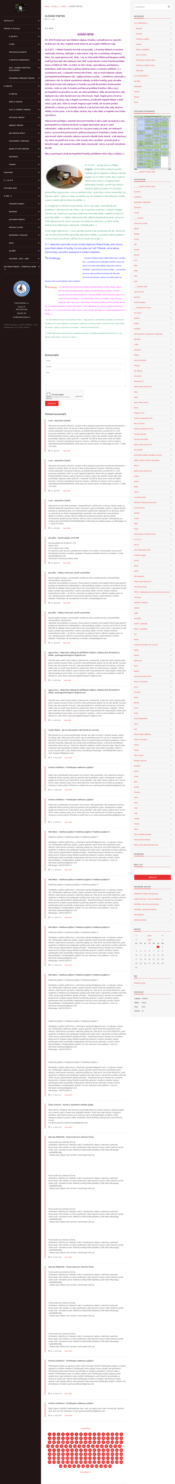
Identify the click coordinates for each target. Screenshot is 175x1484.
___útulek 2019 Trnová (142, 307)
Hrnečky (137, 81)
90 (63, 1454)
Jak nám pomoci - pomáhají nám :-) (20, 267)
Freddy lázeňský (140, 434)
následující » (85, 1472)
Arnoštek (137, 618)
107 (63, 1458)
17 (121, 1434)
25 (81, 1438)
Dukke (136, 323)
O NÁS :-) (8, 196)
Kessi (136, 803)
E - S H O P (8, 180)
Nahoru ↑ (27, 327)
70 (50, 1450)
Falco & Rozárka (140, 360)
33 (117, 1438)
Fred (135, 808)
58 (75, 1446)
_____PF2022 (138, 218)
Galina (136, 750)
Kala (135, 281)
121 (49, 1462)
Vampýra (137, 350)
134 (107, 1462)
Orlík (136, 271)
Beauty (136, 671)
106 (58, 1458)
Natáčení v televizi (18, 235)
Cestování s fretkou (19, 141)
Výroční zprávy (16, 204)
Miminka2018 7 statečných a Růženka (148, 334)
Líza (135, 729)
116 (103, 1458)
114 (94, 1458)
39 (67, 1442)
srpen (149, 935)
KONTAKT (13, 211)
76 (76, 1450)
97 (94, 1454)
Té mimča (137, 313)
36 (54, 1442)
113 (89, 1458)
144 (87, 1466)
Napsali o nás (16, 227)
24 (76, 1438)
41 (76, 1442)
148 (105, 1466)
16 (117, 1434)
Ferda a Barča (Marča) (142, 839)
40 (72, 1442)
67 (115, 1446)
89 (59, 1454)
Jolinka (136, 655)
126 (72, 1462)
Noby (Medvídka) (140, 718)
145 (92, 1466)
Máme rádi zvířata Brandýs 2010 (146, 845)
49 (112, 1442)
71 (54, 1450)
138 (60, 1466)
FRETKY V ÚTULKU (12, 28)
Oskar (136, 529)
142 (78, 1466)
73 (63, 1450)
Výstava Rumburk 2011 (143, 676)
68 (120, 1446)
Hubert (137, 818)
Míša (136, 523)
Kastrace (13, 156)
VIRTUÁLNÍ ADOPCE (18, 52)
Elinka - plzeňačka (140, 629)
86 (121, 1450)
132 (98, 1462)
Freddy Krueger (140, 555)
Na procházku (141, 55)
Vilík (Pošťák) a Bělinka (142, 734)
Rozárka (137, 766)
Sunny (136, 560)
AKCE (11, 243)
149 (110, 1466)
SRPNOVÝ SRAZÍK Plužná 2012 (145, 502)
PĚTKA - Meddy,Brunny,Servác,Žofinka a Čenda (151, 592)
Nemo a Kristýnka (141, 681)
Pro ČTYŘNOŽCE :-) (141, 23)
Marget (137, 234)
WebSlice (28, 325)
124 (63, 1462)
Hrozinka (137, 597)
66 (111, 1446)
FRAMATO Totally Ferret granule (146, 894)
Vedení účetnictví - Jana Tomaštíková (148, 899)
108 (67, 1458)
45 (94, 1442)
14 (108, 1434)
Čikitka (136, 355)
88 (54, 1454)
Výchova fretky (17, 117)
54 (57, 1446)
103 (121, 1454)
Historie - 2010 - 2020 (19, 258)
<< (136, 935)
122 (54, 1462)
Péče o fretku (16, 102)
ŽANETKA (137, 207)
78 (85, 1450)
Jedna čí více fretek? (19, 149)
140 (69, 1466)
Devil (136, 666)
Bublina (137, 318)
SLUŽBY (12, 251)
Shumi (136, 239)
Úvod (47, 6)
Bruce (136, 407)
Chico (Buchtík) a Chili (142, 550)
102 (116, 1454)
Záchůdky (139, 70)
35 (50, 1442)
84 (112, 1450)
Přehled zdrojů (139, 983)
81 (99, 1450)
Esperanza (138, 660)
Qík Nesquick (139, 576)
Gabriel (136, 513)
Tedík (136, 613)
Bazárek (139, 28)
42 (81, 1442)
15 (112, 1434)
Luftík (136, 344)
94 (81, 1454)
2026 (149, 940)
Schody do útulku (140, 223)
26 (85, 1438)
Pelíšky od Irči (139, 413)
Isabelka (137, 328)
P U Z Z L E (138, 539)
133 (103, 1462)
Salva (136, 829)
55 (61, 1446)
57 (70, 1446)
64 (102, 1446)
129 (85, 1462)
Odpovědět (66, 451)
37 (59, 1442)
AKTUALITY (9, 21)
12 (99, 1434)
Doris (136, 797)
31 (108, 1438)
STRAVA (12, 164)
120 (121, 1458)
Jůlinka (136, 702)
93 (76, 1454)
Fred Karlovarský (140, 587)
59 (79, 1446)
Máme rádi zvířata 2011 (143, 581)
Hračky (138, 44)
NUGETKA (137, 197)
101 (112, 1454)
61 (88, 1446)
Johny (136, 566)
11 (94, 1434)
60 (84, 1446)
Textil (136, 102)
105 (54, 1458)
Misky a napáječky (143, 49)
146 (96, 1466)
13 (103, 1434)
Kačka (136, 650)
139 (65, 1466)
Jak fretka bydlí (17, 133)
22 (67, 1438)
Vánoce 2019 (139, 292)
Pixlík (136, 713)
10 (90, 1434)
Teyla (136, 697)
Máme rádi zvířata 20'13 (143, 444)
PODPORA (8, 172)
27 (90, 1438)
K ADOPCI (13, 36)
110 (76, 1458)
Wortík (136, 255)
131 (94, 1462)
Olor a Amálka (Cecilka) (142, 834)
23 (72, 1438)
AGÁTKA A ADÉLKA (141, 602)
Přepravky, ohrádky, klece (145, 60)
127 (76, 1462)
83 (108, 1450)
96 (90, 1454)
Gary (136, 392)
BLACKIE (137, 192)
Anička (136, 787)
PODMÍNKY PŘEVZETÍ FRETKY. (22, 78)
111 (81, 1458)
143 (83, 1466)
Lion (135, 260)
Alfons (136, 465)
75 (72, 1450)
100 (107, 1454)
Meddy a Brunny (140, 760)
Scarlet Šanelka (139, 302)
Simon (136, 492)
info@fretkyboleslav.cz (21, 317)
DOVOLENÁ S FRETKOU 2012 (145, 534)
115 (98, 1458)
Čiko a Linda (138, 755)
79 (90, 1450)
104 (49, 1458)
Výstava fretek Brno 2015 (143, 429)
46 (99, 1442)
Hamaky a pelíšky (142, 39)
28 (94, 1438)
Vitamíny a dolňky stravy (145, 65)
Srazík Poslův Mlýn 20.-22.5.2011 (146, 645)
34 (121, 1438)
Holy (136, 813)
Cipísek (136, 608)
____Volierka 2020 (140, 286)
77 (81, 1450)
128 (81, 1462)
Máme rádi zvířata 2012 (143, 471)
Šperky (136, 97)
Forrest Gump (139, 508)
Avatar (136, 518)
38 (63, 1442)
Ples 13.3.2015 (139, 423)
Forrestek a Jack (140, 497)
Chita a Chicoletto (140, 739)
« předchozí (85, 1428)
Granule (139, 34)
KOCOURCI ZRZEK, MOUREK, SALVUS (148, 455)
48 (108, 1442)
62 (93, 1446)
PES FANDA (138, 450)
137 (121, 1462)
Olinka (136, 228)
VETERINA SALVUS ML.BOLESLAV (146, 904)
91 (67, 1454)
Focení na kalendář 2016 (143, 418)
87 (50, 1454)
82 (103, 1450)
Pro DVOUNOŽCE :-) (141, 76)
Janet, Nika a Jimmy (141, 402)
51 (121, 1442)
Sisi (135, 634)
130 (89, 1462)
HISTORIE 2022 (10, 188)
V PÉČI (12, 44)
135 (112, 1462)
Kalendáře (138, 86)
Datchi (136, 745)
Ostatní (137, 91)
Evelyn (136, 476)
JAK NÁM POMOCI (17, 219)
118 (112, 1458)
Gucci (136, 687)
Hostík (136, 213)
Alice (135, 276)
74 (67, 1450)
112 (85, 1458)
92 (72, 1454)
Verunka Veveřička (141, 439)
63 (97, 1446)
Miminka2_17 (139, 381)
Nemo (136, 639)
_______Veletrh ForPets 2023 (144, 172)
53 (53, 1446)
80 (94, 1450)
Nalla (136, 487)
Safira (136, 571)
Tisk (35, 325)
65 (106, 1446)
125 (67, 1462)
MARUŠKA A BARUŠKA (142, 202)
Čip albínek (138, 371)
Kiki (135, 244)
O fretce (13, 94)
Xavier (136, 771)
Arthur (136, 481)
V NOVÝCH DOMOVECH (19, 60)
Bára (135, 781)
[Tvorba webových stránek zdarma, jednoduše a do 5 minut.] (19, 325)
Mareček (137, 339)
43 (85, 1442)
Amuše (136, 249)
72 (59, 1450)
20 (59, 1438)
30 (103, 1438)
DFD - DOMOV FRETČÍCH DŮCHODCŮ (20, 69)
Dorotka (137, 692)
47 (103, 1442)
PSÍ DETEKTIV (139, 915)
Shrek (136, 776)
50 (117, 1442)
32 (112, 1438)
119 (116, 1458)
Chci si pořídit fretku (20, 109)
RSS (22, 325)
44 (90, 1442)
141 (74, 1466)
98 (99, 1454)
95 (85, 1454)
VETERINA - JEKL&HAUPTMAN (145, 909)
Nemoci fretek (16, 125)
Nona (136, 708)
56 (66, 1446)
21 (63, 1438)
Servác (136, 544)
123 (58, 1462)
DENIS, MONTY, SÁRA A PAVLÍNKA (146, 460)
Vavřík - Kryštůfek (140, 623)
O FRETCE (8, 86)
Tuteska (137, 792)
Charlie (136, 824)
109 (72, 1458)
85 (117, 1450)
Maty (136, 397)
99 (103, 1454)
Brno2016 (137, 376)
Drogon (137, 365)
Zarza (136, 724)
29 (99, 1438)
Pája (135, 265)
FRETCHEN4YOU (140, 920)
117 (107, 1458)
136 (116, 1462)
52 (48, 1446)
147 (101, 1466)
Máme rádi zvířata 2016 (143, 386)
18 (50, 1438)
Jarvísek (137, 297)
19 (54, 1438)
